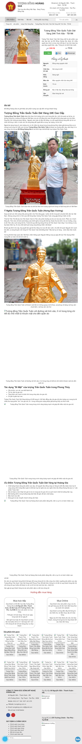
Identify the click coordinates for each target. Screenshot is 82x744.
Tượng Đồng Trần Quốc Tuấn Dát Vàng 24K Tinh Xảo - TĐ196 (60, 32)
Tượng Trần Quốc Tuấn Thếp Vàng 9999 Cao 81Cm (59, 647)
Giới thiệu (21, 20)
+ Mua (47, 53)
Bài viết (29, 20)
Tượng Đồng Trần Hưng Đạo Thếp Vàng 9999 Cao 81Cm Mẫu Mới (72, 650)
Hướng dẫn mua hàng (41, 20)
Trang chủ (9, 24)
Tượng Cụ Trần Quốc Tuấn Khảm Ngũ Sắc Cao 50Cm (47, 674)
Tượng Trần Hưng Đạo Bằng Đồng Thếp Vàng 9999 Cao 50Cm (9, 674)
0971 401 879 (71, 15)
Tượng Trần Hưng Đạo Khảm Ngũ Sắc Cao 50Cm (59, 674)
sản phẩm (16, 24)
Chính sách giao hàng (17, 728)
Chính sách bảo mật (16, 734)
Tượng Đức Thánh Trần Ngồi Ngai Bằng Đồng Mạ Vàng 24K (34, 674)
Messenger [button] (71, 53)
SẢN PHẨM (10, 20)
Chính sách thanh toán (17, 726)
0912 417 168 (53, 15)
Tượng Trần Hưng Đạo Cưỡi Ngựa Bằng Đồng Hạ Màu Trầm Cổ (9, 649)
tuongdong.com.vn (20, 704)
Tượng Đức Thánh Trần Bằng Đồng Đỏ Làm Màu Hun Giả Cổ (22, 649)
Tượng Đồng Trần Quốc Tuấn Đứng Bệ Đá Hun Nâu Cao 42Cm (47, 647)
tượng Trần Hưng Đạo (26, 24)
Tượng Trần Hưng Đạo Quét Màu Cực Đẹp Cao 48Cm (72, 674)
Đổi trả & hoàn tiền (16, 732)
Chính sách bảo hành (17, 730)
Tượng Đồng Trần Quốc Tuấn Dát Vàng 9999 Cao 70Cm (22, 674)
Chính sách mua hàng (17, 724)
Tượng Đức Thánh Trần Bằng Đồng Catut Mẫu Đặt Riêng (34, 647)
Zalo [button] (59, 53)
